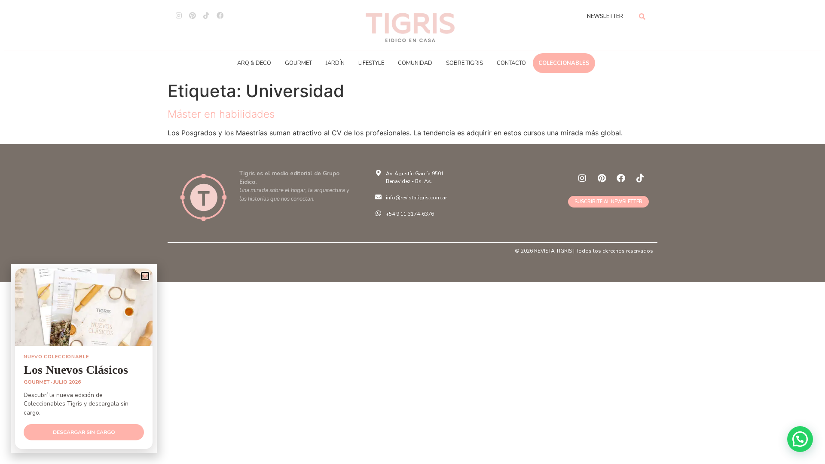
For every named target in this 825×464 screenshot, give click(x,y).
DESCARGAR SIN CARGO (84, 432)
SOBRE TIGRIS (464, 63)
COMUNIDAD (415, 63)
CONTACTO (511, 63)
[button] (800, 439)
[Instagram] (179, 15)
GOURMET (298, 63)
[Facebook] (220, 15)
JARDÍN (335, 63)
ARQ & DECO (254, 63)
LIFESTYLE (371, 63)
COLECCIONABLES (564, 63)
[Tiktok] (206, 15)
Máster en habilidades (221, 114)
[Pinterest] (192, 15)
